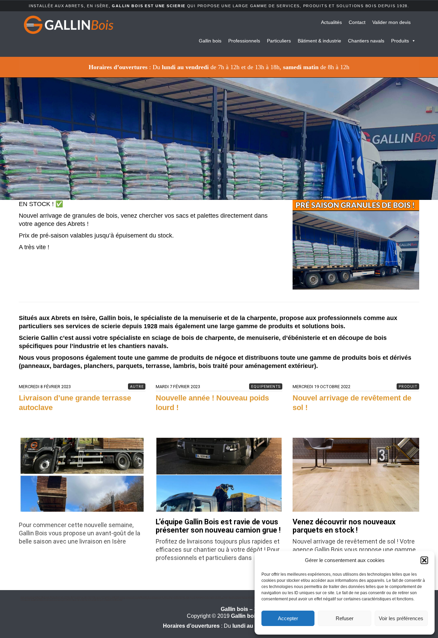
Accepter (288, 618)
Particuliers (279, 40)
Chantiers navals (366, 40)
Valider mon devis (391, 22)
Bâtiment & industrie (319, 40)
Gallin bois (210, 40)
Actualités (331, 22)
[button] (424, 560)
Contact (357, 22)
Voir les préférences (401, 618)
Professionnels (244, 40)
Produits (400, 40)
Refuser (344, 618)
